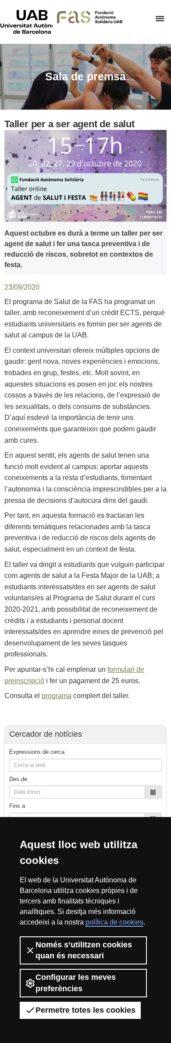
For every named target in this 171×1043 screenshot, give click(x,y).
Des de (18, 779)
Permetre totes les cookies (85, 1010)
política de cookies (114, 922)
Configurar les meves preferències (76, 983)
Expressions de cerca (36, 752)
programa (56, 695)
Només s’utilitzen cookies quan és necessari (84, 950)
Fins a (17, 806)
